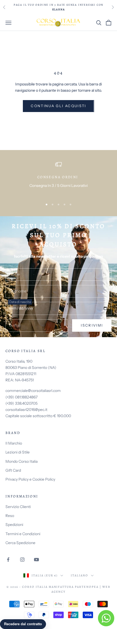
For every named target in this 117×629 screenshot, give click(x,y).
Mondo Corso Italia (21, 461)
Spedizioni (14, 524)
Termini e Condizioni (22, 533)
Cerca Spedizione (20, 542)
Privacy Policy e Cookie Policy (30, 479)
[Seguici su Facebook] (8, 559)
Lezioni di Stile (17, 452)
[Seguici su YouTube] (36, 559)
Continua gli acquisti (58, 106)
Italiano (79, 575)
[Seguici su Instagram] (22, 559)
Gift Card (13, 470)
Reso (9, 515)
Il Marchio (13, 443)
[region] (58, 178)
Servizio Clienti (18, 506)
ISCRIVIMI (92, 325)
